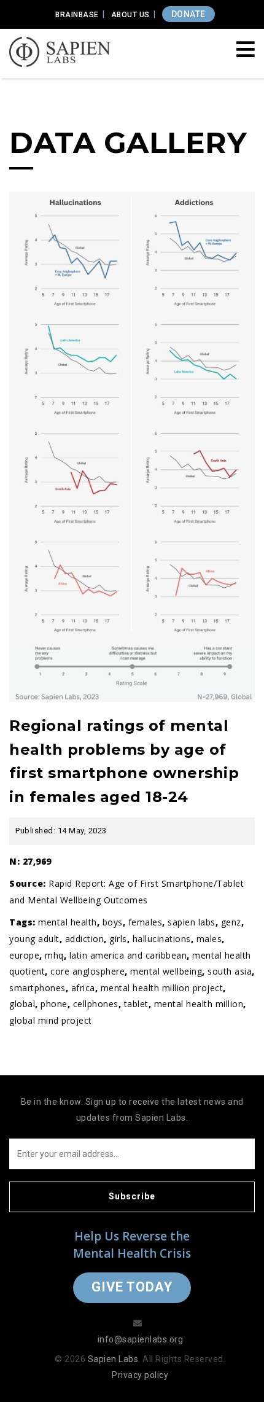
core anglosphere (87, 971)
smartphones (37, 988)
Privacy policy (140, 1375)
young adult (34, 938)
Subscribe (132, 1196)
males (209, 938)
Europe (24, 955)
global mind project (50, 1020)
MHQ (54, 955)
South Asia (230, 971)
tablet (136, 1004)
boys (113, 922)
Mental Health (67, 922)
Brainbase (77, 14)
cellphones (95, 1004)
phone (54, 1004)
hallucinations (162, 938)
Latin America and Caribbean (128, 955)
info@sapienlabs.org (141, 1339)
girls (118, 938)
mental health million (199, 1004)
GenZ (231, 922)
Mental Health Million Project (162, 988)
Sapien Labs (191, 922)
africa (83, 988)
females (145, 922)
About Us (130, 14)
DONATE (188, 14)
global (22, 1004)
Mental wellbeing (166, 971)
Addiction (84, 938)
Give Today (132, 1287)
